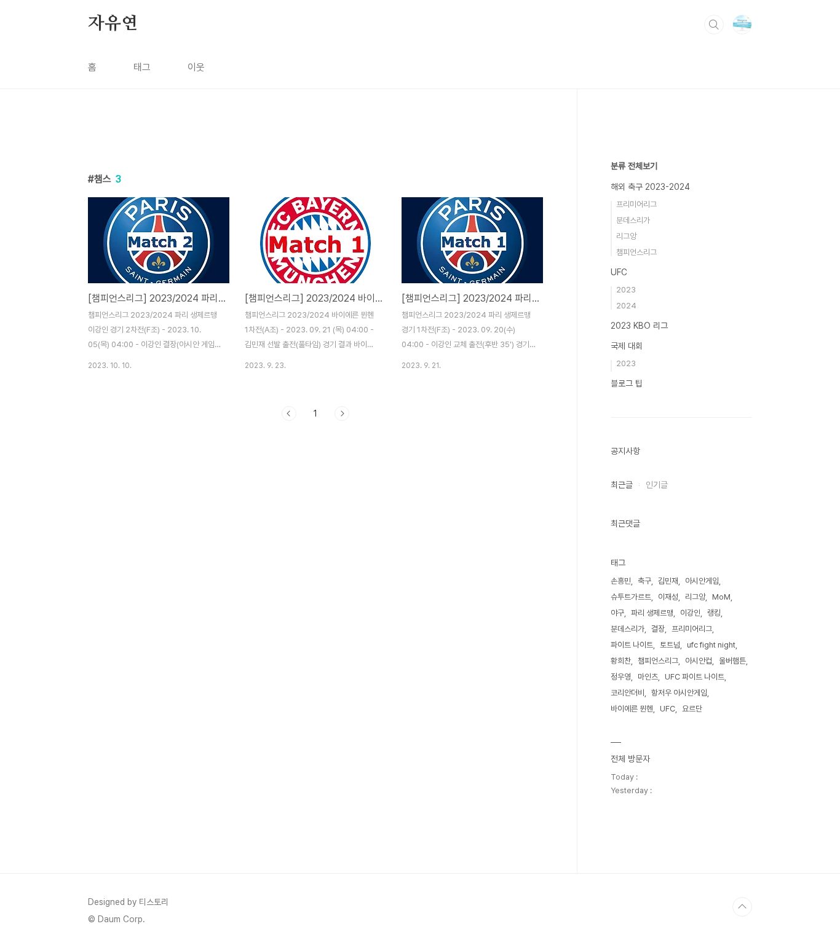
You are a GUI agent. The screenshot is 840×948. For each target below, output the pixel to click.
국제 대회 (627, 346)
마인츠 (648, 676)
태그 (142, 67)
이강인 (690, 612)
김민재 (668, 581)
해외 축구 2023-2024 (650, 187)
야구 (617, 612)
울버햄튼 (732, 660)
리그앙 (626, 236)
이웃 (196, 67)
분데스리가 (633, 220)
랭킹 (714, 612)
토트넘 (670, 644)
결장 (658, 628)
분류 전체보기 (634, 166)
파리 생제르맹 (652, 612)
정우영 (621, 676)
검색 (714, 24)
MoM (721, 596)
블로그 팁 (627, 383)
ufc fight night (711, 644)
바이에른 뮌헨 (632, 708)
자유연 (112, 24)
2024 (626, 305)
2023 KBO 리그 (639, 326)
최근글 (622, 485)
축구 (644, 581)
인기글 (657, 485)
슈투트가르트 (631, 596)
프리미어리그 (636, 204)
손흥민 (621, 581)
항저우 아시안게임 (679, 692)
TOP (742, 907)
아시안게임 (702, 581)
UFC (619, 272)
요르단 (692, 708)
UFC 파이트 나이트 (694, 676)
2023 (626, 289)
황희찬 (621, 660)
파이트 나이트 (632, 644)
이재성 (668, 596)
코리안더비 (627, 692)
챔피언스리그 (636, 252)
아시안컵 (698, 660)
